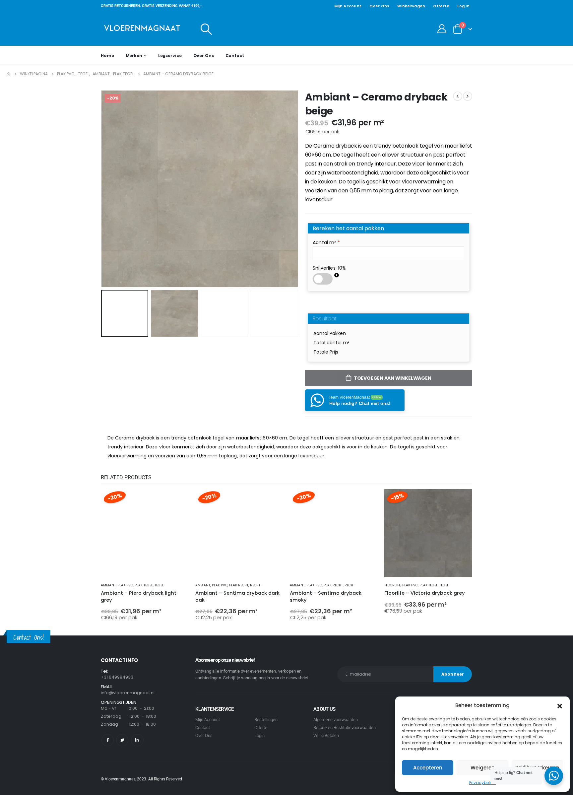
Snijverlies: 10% (329, 268)
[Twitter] (122, 740)
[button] (559, 705)
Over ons (379, 6)
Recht (255, 585)
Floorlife (392, 585)
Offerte (441, 6)
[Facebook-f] (107, 740)
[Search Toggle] (206, 28)
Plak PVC (125, 585)
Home (107, 55)
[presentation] (102, 189)
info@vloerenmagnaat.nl (128, 693)
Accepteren (427, 767)
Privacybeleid (482, 782)
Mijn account (347, 6)
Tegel (159, 585)
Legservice (170, 55)
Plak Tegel (144, 585)
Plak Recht (238, 585)
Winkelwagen (411, 6)
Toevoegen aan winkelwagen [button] (178, 500)
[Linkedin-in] (137, 740)
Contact (234, 55)
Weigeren (483, 767)
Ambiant (108, 585)
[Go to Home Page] (9, 74)
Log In (463, 6)
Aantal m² (326, 242)
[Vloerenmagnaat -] (142, 29)
